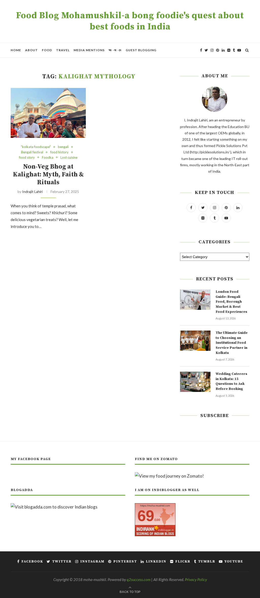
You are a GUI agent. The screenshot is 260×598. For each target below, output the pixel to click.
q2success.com (139, 579)
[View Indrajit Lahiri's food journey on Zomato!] (169, 476)
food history (59, 152)
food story (27, 157)
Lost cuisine (68, 157)
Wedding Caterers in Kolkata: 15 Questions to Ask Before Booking (231, 381)
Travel (63, 50)
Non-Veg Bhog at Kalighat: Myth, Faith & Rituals (48, 174)
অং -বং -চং (115, 50)
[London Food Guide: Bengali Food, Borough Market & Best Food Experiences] (195, 299)
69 (145, 515)
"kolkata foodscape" (36, 147)
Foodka (47, 157)
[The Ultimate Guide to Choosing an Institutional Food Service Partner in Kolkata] (195, 341)
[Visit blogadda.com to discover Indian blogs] (54, 507)
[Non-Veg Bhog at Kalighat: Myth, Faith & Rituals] (48, 113)
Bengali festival (32, 152)
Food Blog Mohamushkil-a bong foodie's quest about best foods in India (130, 21)
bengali (63, 147)
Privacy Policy (196, 579)
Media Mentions (89, 50)
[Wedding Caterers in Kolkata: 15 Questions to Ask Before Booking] (195, 382)
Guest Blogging (141, 50)
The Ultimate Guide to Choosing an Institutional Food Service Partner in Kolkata (232, 343)
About (31, 50)
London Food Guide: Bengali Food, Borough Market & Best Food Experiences (231, 301)
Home (16, 50)
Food (47, 50)
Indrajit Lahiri (32, 191)
